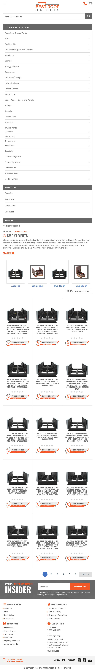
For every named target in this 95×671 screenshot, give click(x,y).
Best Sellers (9, 615)
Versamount (10, 167)
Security (8, 111)
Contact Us (9, 618)
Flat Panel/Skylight (13, 77)
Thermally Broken (13, 162)
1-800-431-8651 (54, 630)
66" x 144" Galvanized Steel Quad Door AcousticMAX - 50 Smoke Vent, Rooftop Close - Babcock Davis (47, 382)
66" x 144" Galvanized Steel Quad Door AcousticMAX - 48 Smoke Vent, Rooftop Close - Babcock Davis (77, 544)
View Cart (8, 637)
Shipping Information (58, 615)
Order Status (9, 631)
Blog (6, 612)
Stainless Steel (11, 173)
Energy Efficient (12, 66)
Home (9, 231)
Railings (8, 105)
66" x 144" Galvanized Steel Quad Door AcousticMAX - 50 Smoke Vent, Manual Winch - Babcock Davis (77, 328)
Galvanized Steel (12, 83)
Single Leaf (10, 136)
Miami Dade (10, 94)
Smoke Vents (11, 128)
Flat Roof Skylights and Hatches (19, 49)
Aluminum (9, 55)
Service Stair (10, 116)
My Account (9, 627)
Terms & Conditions (57, 608)
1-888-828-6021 (54, 636)
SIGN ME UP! (80, 586)
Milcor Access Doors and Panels (19, 100)
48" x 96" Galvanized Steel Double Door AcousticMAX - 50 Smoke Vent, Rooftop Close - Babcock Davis (17, 490)
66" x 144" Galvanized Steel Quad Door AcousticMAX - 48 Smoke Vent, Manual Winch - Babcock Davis (17, 544)
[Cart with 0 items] (90, 3)
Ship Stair (9, 122)
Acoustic (9, 131)
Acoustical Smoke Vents (16, 33)
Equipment (10, 72)
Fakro (7, 38)
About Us (8, 608)
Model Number (11, 179)
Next (84, 574)
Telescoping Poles (13, 156)
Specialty (9, 151)
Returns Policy (55, 612)
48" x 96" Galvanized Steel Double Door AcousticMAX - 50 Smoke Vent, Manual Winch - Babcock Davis (47, 436)
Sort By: (69, 291)
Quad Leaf (9, 145)
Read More (8, 253)
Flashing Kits (10, 44)
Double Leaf (10, 141)
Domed (8, 61)
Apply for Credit (11, 644)
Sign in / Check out (12, 640)
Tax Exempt (9, 634)
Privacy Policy (54, 618)
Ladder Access (11, 88)
